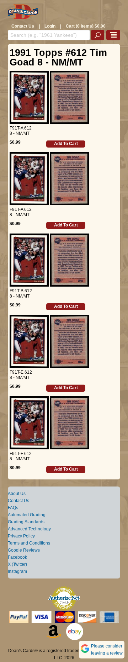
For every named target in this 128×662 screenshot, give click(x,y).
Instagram (17, 571)
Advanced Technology (29, 528)
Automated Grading (27, 514)
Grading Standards (26, 521)
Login (49, 26)
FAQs (13, 507)
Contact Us (22, 26)
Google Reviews (24, 550)
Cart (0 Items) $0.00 (86, 26)
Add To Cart (66, 143)
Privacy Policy (21, 536)
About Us (17, 493)
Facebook (17, 557)
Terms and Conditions (29, 543)
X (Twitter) (17, 564)
